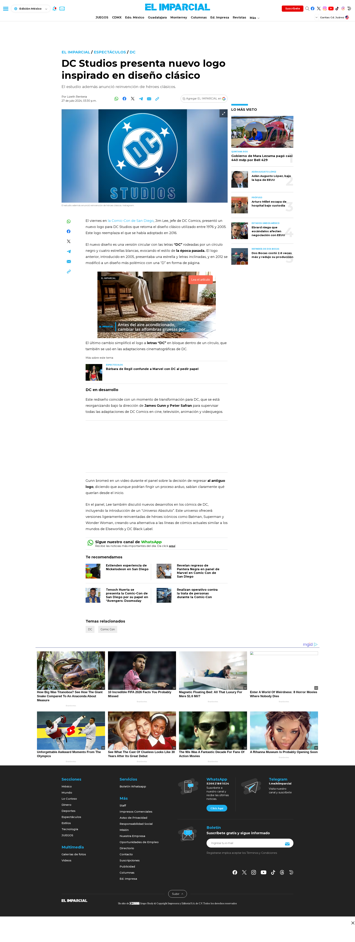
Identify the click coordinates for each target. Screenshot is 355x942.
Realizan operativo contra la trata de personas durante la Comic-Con (197, 593)
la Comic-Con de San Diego (130, 221)
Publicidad (127, 866)
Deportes (68, 811)
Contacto (126, 854)
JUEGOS (102, 17)
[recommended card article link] (94, 372)
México (67, 786)
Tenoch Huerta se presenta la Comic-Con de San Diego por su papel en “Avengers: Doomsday (127, 595)
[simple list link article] (262, 133)
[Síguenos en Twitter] (319, 8)
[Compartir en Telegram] (140, 98)
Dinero (66, 804)
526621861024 (218, 783)
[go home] (74, 900)
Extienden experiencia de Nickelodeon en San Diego (127, 567)
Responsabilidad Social (136, 824)
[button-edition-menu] (317, 17)
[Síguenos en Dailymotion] (349, 8)
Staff (123, 805)
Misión (124, 830)
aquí (172, 546)
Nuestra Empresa (132, 836)
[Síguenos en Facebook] (313, 8)
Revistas (239, 17)
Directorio (127, 848)
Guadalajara (157, 17)
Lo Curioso (69, 798)
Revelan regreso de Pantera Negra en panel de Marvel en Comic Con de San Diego (198, 571)
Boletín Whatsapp (133, 786)
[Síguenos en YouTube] (331, 8)
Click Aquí (217, 808)
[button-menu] (5, 8)
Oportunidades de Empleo (139, 842)
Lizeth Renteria (77, 96)
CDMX (116, 17)
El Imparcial (76, 52)
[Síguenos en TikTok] (337, 8)
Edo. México (134, 17)
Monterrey (178, 17)
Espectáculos (110, 52)
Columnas (199, 17)
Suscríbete (292, 8)
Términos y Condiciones (261, 853)
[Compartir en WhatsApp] (116, 98)
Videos (66, 860)
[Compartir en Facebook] (124, 98)
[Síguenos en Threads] (343, 8)
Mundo (67, 792)
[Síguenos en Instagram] (325, 8)
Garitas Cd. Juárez (332, 17)
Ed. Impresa (219, 17)
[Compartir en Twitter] (132, 98)
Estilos (66, 823)
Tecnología (70, 829)
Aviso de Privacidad (133, 817)
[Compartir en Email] (149, 98)
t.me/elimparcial (280, 783)
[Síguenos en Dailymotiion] (291, 872)
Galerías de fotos (74, 854)
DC (133, 52)
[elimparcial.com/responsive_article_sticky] (352, 923)
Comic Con (108, 629)
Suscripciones (130, 860)
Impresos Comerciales (136, 811)
